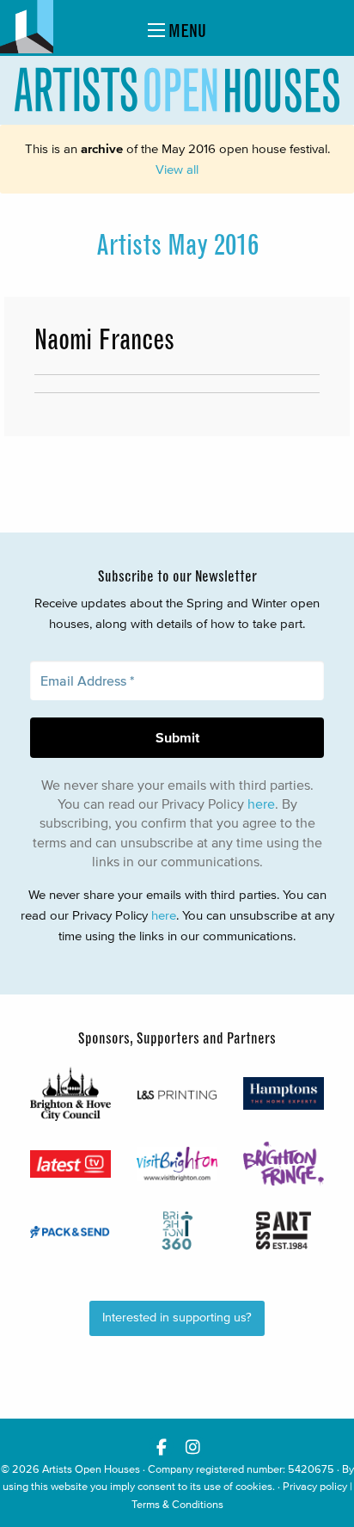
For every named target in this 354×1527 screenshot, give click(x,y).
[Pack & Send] (70, 1230)
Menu (185, 31)
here (261, 803)
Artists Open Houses (91, 1468)
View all (177, 169)
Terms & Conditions (177, 1504)
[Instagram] (192, 1446)
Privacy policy (315, 1486)
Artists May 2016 (177, 245)
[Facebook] (161, 1446)
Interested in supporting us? (177, 1317)
